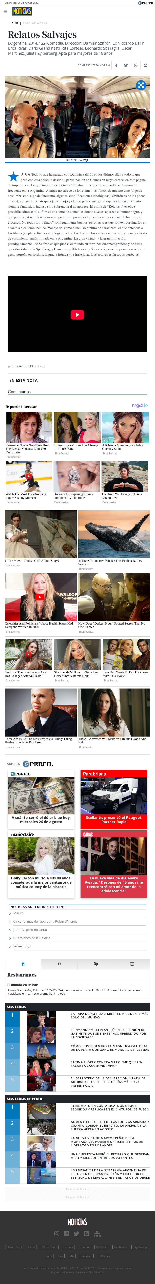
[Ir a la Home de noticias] (77, 1221)
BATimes (104, 1256)
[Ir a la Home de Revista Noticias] (21, 11)
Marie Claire (49, 1247)
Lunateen (86, 1256)
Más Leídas (16, 1007)
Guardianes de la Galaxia (31, 938)
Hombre (84, 1247)
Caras (31, 1247)
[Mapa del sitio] (97, 1234)
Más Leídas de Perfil (25, 1099)
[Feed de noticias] (86, 1234)
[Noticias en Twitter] (76, 1234)
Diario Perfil (14, 1247)
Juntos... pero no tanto (30, 929)
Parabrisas (120, 1247)
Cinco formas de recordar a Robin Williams (45, 921)
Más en (13, 764)
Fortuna (68, 1247)
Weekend (102, 1247)
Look (48, 1256)
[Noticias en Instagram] (56, 1234)
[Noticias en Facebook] (66, 1234)
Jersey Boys (22, 946)
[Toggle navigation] (6, 11)
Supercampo (141, 1247)
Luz (60, 1256)
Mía (71, 1256)
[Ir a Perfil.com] (146, 2)
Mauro (18, 913)
